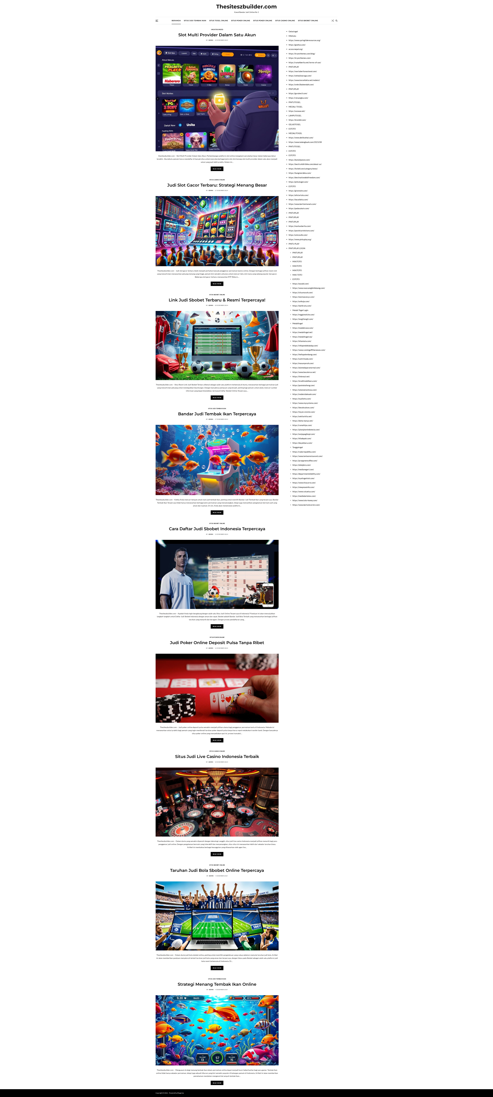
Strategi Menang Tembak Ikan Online (217, 984)
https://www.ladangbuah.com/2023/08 (305, 142)
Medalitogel (297, 323)
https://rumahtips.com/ (302, 425)
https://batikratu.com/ (301, 306)
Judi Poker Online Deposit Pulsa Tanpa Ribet (217, 642)
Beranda (176, 20)
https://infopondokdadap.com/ (305, 345)
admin (210, 40)
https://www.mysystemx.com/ (305, 403)
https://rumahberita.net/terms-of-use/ (305, 62)
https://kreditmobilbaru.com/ (304, 381)
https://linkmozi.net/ (301, 376)
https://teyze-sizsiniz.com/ (303, 412)
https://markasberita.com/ (300, 226)
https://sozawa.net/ (297, 111)
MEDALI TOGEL (295, 106)
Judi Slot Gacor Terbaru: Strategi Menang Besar (217, 185)
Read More (217, 169)
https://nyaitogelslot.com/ (303, 478)
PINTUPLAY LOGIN (297, 248)
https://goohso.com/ (297, 44)
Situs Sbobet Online (308, 20)
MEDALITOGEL (295, 133)
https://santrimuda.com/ (302, 359)
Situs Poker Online (240, 20)
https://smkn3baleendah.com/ (301, 84)
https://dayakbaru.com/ (302, 443)
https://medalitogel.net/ (302, 332)
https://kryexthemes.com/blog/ (302, 53)
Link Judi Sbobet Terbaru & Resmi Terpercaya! (217, 299)
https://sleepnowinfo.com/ (303, 487)
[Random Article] (332, 20)
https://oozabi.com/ (300, 283)
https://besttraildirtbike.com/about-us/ (305, 164)
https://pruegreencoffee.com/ (304, 460)
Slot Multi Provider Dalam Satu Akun (217, 34)
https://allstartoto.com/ (299, 195)
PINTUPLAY (294, 67)
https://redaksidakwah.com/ (304, 394)
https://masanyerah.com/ (303, 363)
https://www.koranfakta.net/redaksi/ (304, 80)
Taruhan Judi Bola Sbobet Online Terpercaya (217, 870)
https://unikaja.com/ (301, 301)
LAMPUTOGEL (295, 115)
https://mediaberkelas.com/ (304, 496)
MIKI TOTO (297, 275)
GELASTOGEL (295, 124)
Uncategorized (217, 29)
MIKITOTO (297, 261)
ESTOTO (292, 129)
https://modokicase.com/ (302, 328)
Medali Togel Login (300, 310)
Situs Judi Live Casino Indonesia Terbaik (217, 756)
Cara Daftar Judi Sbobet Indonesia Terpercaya (217, 528)
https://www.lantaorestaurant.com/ (307, 456)
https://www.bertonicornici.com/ (306, 505)
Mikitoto (292, 36)
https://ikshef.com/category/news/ (303, 168)
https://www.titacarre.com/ (304, 483)
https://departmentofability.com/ (306, 474)
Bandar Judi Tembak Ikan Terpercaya (217, 413)
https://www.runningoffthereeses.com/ (308, 350)
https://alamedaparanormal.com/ (306, 367)
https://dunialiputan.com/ (299, 159)
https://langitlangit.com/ (302, 319)
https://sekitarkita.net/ (302, 416)
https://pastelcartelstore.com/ (301, 230)
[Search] (336, 21)
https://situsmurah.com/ (302, 292)
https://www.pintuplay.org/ (300, 239)
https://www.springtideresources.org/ (305, 40)
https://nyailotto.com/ (301, 398)
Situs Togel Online (218, 20)
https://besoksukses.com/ (303, 407)
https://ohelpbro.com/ (301, 465)
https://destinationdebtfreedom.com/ (304, 177)
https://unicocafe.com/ (298, 235)
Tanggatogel (297, 447)
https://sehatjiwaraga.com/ (300, 76)
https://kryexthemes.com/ (300, 58)
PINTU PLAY (294, 244)
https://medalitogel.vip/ (302, 336)
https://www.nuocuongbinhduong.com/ (308, 288)
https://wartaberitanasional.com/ (303, 71)
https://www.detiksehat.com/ (301, 137)
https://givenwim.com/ (298, 191)
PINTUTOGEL (295, 102)
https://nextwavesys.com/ (303, 297)
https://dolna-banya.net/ (302, 421)
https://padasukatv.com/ (299, 208)
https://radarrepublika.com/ (304, 451)
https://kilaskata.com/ (301, 341)
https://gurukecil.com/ (298, 93)
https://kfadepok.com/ (301, 438)
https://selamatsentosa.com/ (304, 390)
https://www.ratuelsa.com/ (303, 491)
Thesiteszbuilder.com (246, 6)
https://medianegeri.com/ (303, 469)
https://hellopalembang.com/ (304, 354)
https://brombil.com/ (297, 120)
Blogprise (180, 1093)
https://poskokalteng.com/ (303, 385)
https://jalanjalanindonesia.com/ (306, 429)
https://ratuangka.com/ (298, 98)
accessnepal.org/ (296, 49)
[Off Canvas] (157, 21)
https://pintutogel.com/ (298, 182)
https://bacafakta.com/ (298, 199)
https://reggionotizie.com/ (303, 314)
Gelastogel (293, 31)
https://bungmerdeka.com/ (300, 173)
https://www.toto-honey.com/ (304, 500)
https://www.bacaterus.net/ (304, 372)
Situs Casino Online (285, 20)
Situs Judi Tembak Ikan (195, 20)
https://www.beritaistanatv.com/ (302, 204)
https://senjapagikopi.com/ (303, 434)
